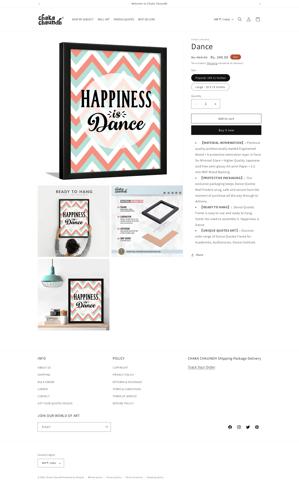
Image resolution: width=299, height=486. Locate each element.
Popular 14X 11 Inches (210, 78)
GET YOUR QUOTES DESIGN (55, 403)
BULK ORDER (46, 382)
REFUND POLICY (123, 403)
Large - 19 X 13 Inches (210, 87)
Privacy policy (114, 477)
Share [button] (199, 255)
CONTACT (44, 396)
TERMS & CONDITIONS (127, 389)
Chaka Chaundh (54, 477)
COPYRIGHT (120, 368)
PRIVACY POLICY (123, 375)
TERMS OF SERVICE (125, 396)
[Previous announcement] (39, 4)
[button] (239, 19)
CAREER (43, 389)
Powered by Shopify (73, 477)
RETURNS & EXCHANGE (127, 382)
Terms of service (134, 477)
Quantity (196, 96)
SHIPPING (44, 375)
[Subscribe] (106, 427)
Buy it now (226, 130)
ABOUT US (44, 368)
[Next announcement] (259, 4)
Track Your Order (201, 367)
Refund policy (95, 477)
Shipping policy (155, 477)
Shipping (212, 63)
